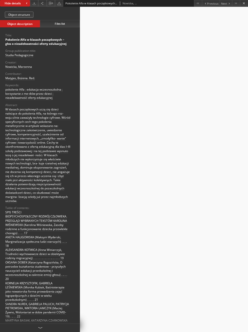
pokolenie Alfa (15, 89)
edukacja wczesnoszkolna (44, 89)
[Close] (244, 3)
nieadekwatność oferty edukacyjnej (29, 98)
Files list (60, 23)
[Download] (34, 3)
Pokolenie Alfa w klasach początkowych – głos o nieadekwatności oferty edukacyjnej (36, 42)
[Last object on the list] (236, 3)
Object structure (19, 15)
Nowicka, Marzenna (18, 67)
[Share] (42, 3)
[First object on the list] (198, 3)
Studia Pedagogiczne (19, 55)
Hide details (13, 3)
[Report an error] (59, 3)
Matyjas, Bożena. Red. (20, 78)
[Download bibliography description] (51, 3)
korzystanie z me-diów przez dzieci (29, 94)
